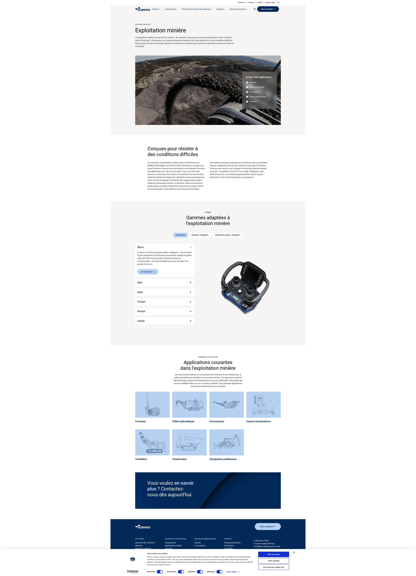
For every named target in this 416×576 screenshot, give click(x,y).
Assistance (241, 2)
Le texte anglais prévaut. (264, 543)
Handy (141, 320)
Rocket (141, 311)
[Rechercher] (255, 8)
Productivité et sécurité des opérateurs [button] (196, 9)
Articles (197, 543)
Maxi (140, 292)
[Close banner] (294, 552)
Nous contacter (267, 9)
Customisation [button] (170, 9)
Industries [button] (220, 9)
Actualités (228, 548)
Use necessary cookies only (273, 567)
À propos (251, 2)
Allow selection (274, 561)
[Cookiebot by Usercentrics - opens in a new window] (132, 571)
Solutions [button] (155, 9)
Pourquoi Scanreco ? (233, 543)
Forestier (169, 548)
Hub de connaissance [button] (237, 9)
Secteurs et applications (175, 539)
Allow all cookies (273, 554)
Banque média (270, 2)
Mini (139, 282)
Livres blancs (200, 545)
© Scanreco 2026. (261, 540)
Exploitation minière (173, 545)
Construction (170, 543)
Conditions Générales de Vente (267, 546)
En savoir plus (146, 272)
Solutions (139, 539)
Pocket (141, 301)
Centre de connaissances (205, 539)
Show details (231, 572)
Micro (140, 247)
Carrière (259, 2)
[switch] (181, 571)
